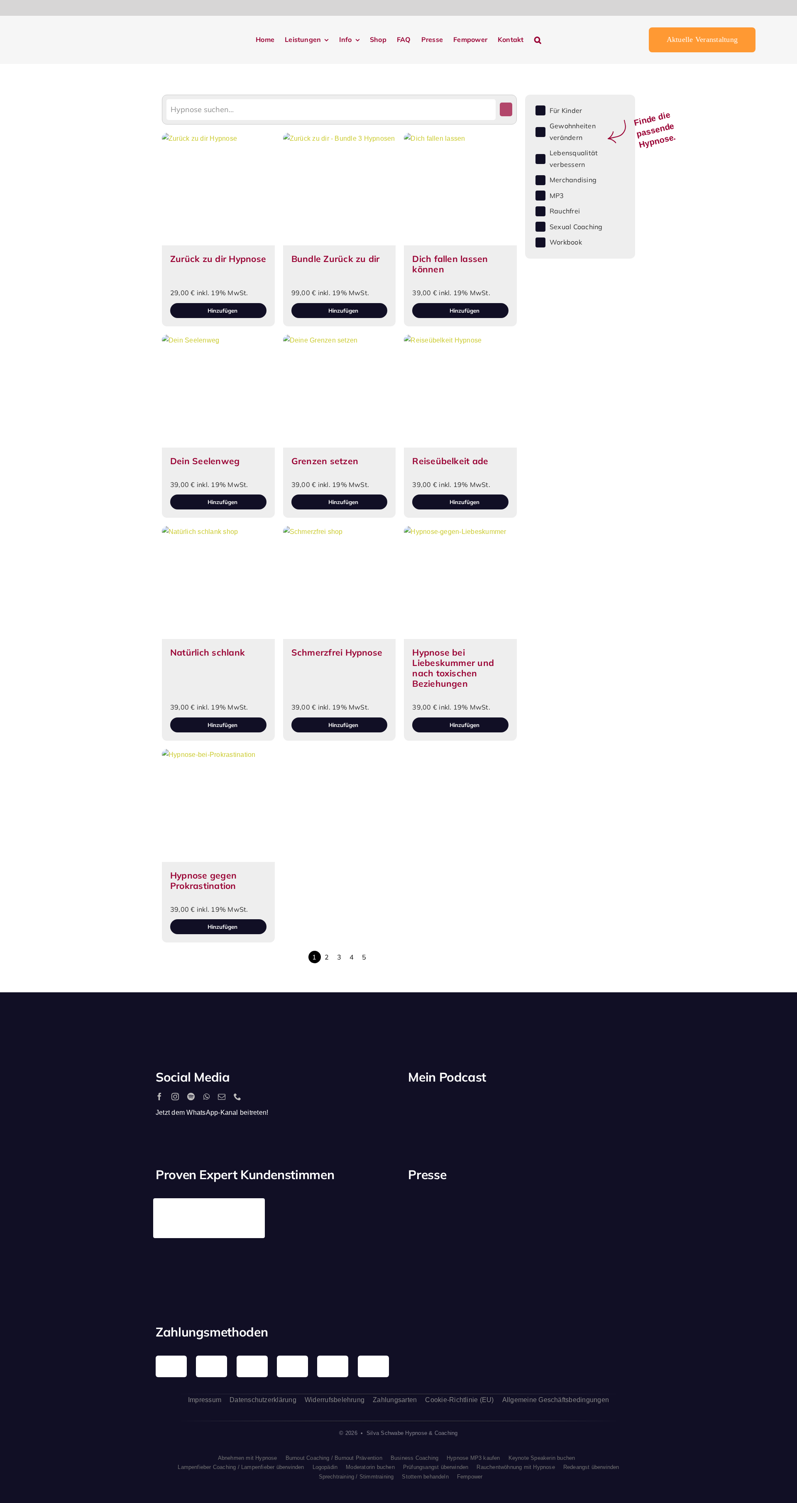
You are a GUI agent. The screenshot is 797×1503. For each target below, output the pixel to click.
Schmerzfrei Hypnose (337, 652)
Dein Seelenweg (205, 460)
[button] (537, 40)
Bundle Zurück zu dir (335, 258)
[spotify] (191, 1096)
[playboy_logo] (434, 1210)
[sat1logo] (494, 1257)
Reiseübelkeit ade (450, 460)
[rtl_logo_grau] (434, 1266)
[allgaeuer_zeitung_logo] (615, 1267)
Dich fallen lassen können (450, 263)
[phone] (237, 1096)
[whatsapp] (206, 1096)
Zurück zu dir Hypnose (218, 258)
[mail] (221, 1096)
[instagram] (175, 1096)
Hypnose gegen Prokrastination (203, 880)
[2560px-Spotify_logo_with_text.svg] (443, 1104)
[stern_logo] (494, 1207)
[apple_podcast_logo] (503, 1104)
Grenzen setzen (324, 460)
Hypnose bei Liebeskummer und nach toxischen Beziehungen (453, 668)
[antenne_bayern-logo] (555, 1201)
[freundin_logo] (615, 1208)
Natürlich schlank (207, 652)
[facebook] (159, 1096)
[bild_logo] (555, 1248)
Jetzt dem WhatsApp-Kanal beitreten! (212, 1112)
